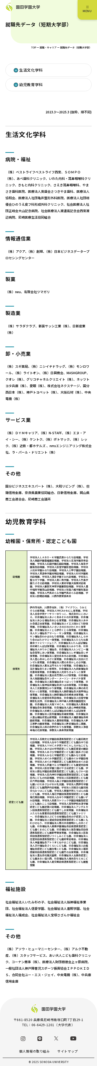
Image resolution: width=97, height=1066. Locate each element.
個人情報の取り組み (34, 1051)
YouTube (73, 1038)
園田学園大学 (28, 7)
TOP (33, 47)
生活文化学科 (31, 70)
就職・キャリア (48, 47)
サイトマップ (67, 1051)
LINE (39, 1038)
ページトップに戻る (85, 1054)
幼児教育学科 (31, 84)
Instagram (23, 1038)
